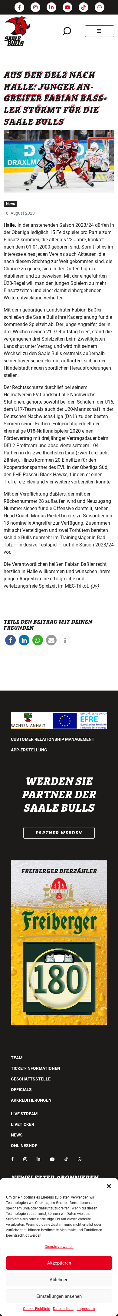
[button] (109, 1185)
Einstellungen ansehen (59, 1296)
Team (16, 1057)
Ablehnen (59, 1279)
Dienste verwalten (59, 1247)
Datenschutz (63, 1309)
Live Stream (24, 1113)
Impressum (86, 1309)
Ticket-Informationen (35, 1068)
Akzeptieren (59, 1263)
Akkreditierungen (31, 1100)
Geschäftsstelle (31, 1079)
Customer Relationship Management (52, 739)
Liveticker (22, 1124)
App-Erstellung (29, 749)
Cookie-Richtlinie (36, 1309)
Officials (21, 1089)
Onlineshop (24, 1145)
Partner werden (59, 832)
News (10, 204)
